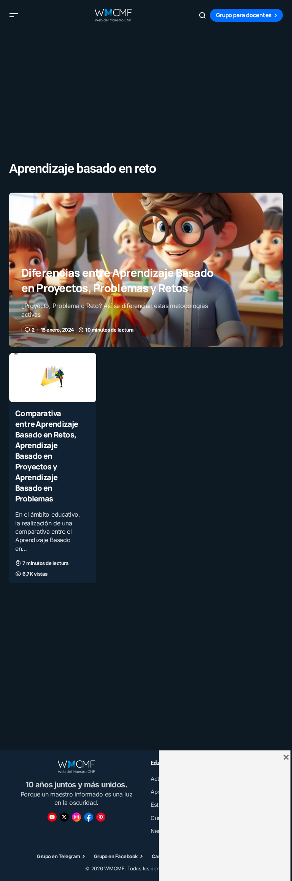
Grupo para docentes (243, 15)
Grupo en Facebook (116, 856)
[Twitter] (64, 817)
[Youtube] (52, 817)
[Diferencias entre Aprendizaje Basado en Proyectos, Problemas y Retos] (146, 270)
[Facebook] (89, 817)
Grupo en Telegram (58, 856)
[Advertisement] (146, 83)
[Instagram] (76, 817)
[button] (14, 15)
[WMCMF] (101, 817)
